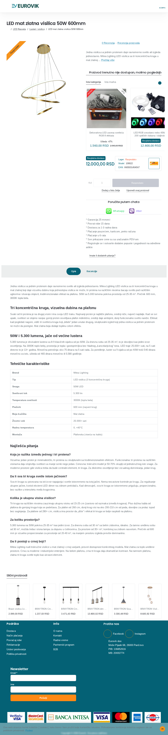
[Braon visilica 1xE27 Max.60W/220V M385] (18, 595)
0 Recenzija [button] (108, 43)
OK (162, 729)
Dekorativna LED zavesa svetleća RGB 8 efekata (106, 134)
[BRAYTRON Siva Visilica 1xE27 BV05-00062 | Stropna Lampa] (123, 595)
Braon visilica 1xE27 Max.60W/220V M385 (18, 609)
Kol (90, 183)
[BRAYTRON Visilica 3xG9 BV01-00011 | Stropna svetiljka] (149, 595)
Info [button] (56, 623)
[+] (108, 183)
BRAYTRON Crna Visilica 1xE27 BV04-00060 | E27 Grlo (44, 609)
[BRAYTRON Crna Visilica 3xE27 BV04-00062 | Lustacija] (70, 595)
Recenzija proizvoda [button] (128, 43)
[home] (8, 29)
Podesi (29, 730)
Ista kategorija (93, 82)
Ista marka (110, 82)
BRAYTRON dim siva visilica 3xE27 (97, 609)
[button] (5, 6)
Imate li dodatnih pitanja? (102, 255)
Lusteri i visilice (37, 29)
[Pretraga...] (155, 6)
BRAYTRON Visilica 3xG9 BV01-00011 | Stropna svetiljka (149, 609)
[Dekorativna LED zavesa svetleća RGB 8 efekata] (106, 108)
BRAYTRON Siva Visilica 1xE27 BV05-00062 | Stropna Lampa (123, 609)
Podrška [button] (13, 623)
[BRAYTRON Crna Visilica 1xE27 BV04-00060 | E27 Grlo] (44, 595)
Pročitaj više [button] (108, 60)
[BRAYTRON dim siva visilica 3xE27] (97, 595)
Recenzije (92, 271)
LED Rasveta (19, 29)
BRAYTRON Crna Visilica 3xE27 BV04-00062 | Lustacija (70, 609)
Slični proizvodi (17, 575)
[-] (96, 183)
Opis (73, 271)
